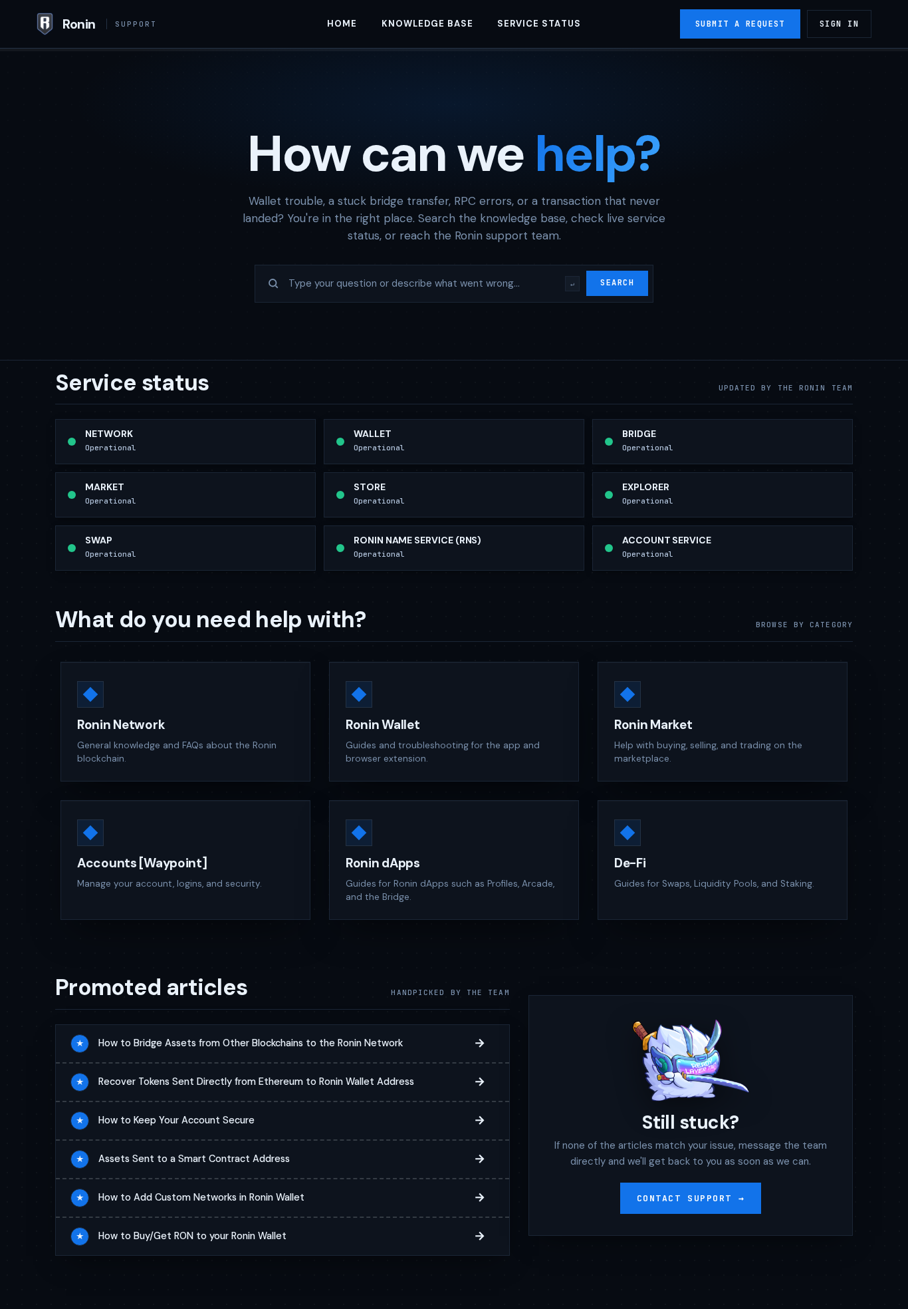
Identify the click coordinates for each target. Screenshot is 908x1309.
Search (617, 282)
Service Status (539, 23)
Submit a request (740, 24)
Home (342, 23)
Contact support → (691, 1198)
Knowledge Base (428, 23)
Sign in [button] (839, 24)
